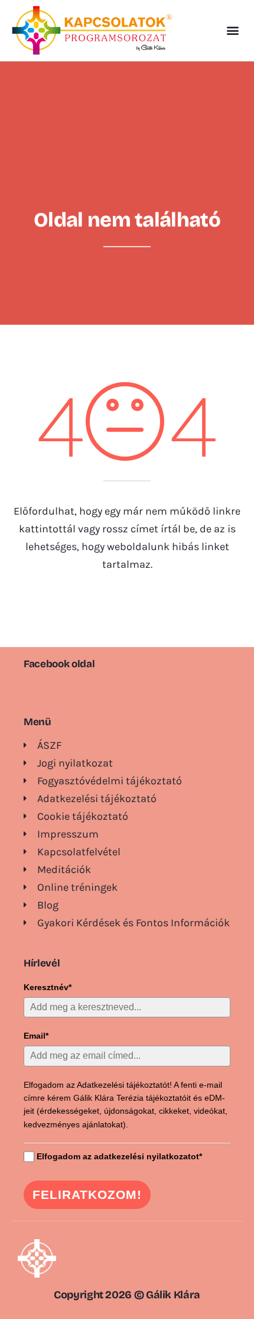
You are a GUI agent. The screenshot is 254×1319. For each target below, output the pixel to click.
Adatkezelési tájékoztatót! (124, 1085)
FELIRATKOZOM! (87, 1194)
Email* (36, 1035)
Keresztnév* (47, 987)
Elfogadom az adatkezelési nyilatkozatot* (119, 1156)
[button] (232, 30)
